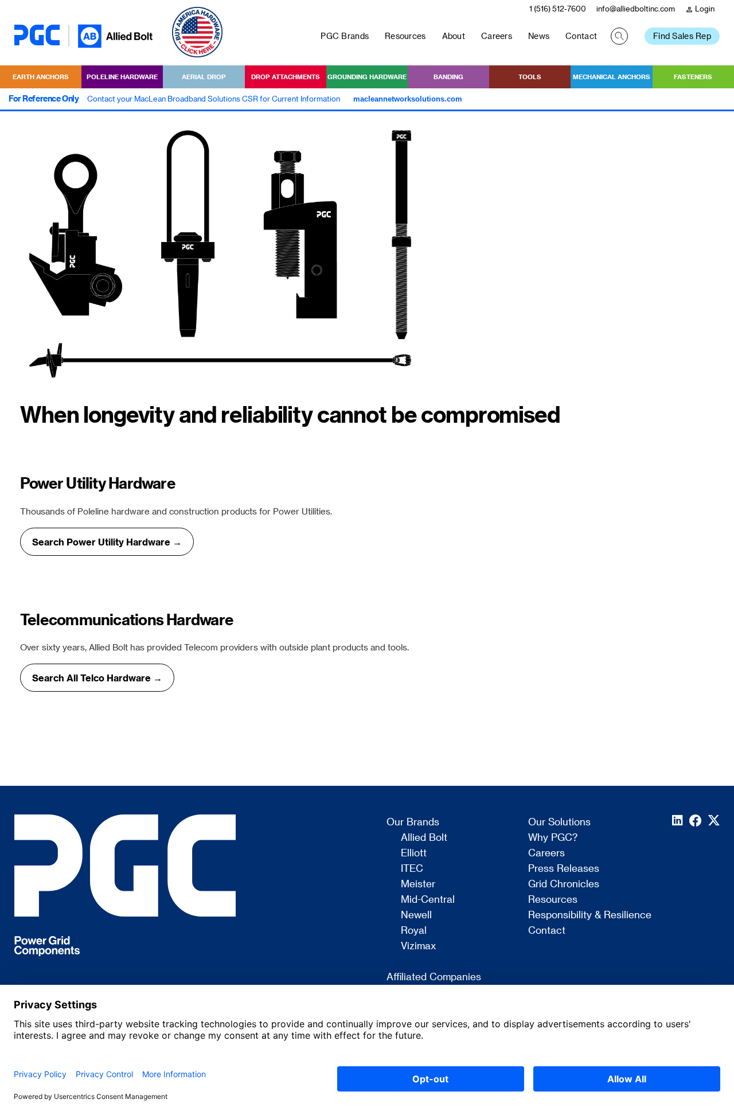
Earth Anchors (41, 76)
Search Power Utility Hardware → (107, 541)
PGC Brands (345, 36)
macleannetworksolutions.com (407, 99)
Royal (414, 930)
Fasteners (693, 76)
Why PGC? (552, 837)
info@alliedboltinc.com (635, 8)
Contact (581, 36)
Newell (416, 915)
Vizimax (418, 946)
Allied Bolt (424, 837)
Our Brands (412, 822)
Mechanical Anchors (611, 76)
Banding (448, 76)
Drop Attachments (285, 76)
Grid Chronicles (563, 884)
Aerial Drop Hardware (204, 80)
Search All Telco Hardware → (97, 677)
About (453, 36)
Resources (405, 36)
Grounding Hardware (367, 76)
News (538, 36)
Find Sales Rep (682, 36)
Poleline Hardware (122, 76)
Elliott (414, 853)
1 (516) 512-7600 (557, 8)
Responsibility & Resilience (589, 915)
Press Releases (563, 868)
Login (700, 9)
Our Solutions (559, 822)
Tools (529, 76)
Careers (496, 36)
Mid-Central (428, 899)
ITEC (412, 868)
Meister (418, 884)
